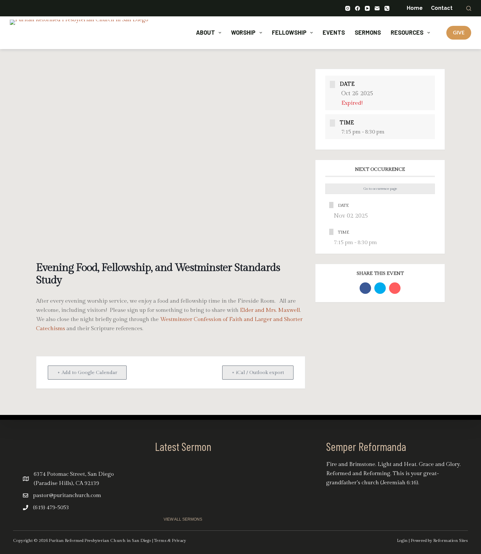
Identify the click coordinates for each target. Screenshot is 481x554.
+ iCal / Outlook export (258, 372)
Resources (407, 32)
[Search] (468, 8)
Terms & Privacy (170, 540)
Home (415, 8)
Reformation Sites (450, 540)
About (205, 32)
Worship (243, 32)
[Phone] (386, 8)
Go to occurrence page (380, 189)
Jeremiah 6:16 (399, 482)
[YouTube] (367, 8)
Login (402, 540)
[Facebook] (357, 8)
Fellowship (289, 32)
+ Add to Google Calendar (87, 372)
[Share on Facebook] (365, 288)
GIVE (459, 32)
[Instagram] (347, 8)
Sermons (368, 32)
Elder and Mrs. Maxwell (270, 310)
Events (334, 32)
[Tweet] (380, 288)
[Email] (377, 8)
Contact (442, 8)
